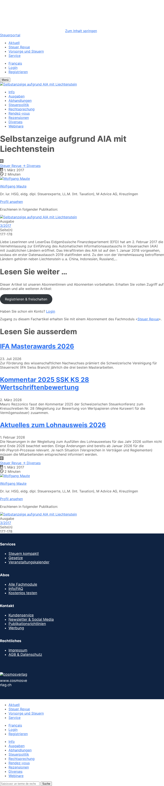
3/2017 (5, 225)
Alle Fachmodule (23, 584)
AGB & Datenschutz (25, 654)
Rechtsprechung (22, 109)
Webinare (16, 126)
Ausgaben (17, 96)
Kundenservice (21, 615)
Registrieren (18, 72)
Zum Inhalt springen (81, 31)
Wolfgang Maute (13, 186)
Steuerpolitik (19, 105)
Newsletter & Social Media (31, 619)
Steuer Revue (19, 47)
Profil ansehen (11, 201)
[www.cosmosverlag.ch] (13, 674)
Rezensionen (19, 117)
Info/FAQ (16, 589)
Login (13, 67)
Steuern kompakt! (24, 553)
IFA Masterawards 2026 (37, 346)
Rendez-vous (19, 113)
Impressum (18, 650)
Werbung (16, 628)
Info (12, 92)
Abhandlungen (20, 100)
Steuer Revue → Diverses (20, 166)
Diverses (15, 122)
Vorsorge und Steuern (26, 51)
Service (14, 55)
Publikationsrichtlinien (27, 624)
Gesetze (16, 558)
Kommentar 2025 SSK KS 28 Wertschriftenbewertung (44, 383)
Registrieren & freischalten (26, 299)
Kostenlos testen (23, 593)
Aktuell (14, 43)
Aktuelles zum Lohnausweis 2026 (53, 425)
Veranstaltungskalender (29, 562)
